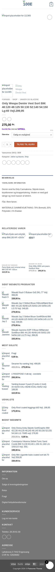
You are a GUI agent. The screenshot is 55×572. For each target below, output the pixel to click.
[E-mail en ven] (18, 162)
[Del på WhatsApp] (4, 162)
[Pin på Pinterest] (23, 162)
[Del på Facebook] (9, 162)
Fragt (4, 496)
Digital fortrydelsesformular (14, 502)
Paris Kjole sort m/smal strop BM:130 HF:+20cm (13, 268)
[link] (15, 552)
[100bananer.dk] (27, 4)
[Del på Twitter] (13, 162)
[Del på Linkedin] (27, 162)
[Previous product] (9, 119)
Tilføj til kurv (26, 144)
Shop (14, 99)
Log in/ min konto (9, 518)
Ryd (51, 130)
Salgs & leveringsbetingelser (15, 484)
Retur (4, 490)
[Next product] (4, 119)
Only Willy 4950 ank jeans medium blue (39, 267)
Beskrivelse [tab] (8, 178)
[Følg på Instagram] (9, 537)
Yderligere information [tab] (14, 183)
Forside (6, 99)
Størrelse (5, 134)
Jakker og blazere (29, 99)
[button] (3, 4)
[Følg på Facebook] (4, 537)
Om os (5, 479)
